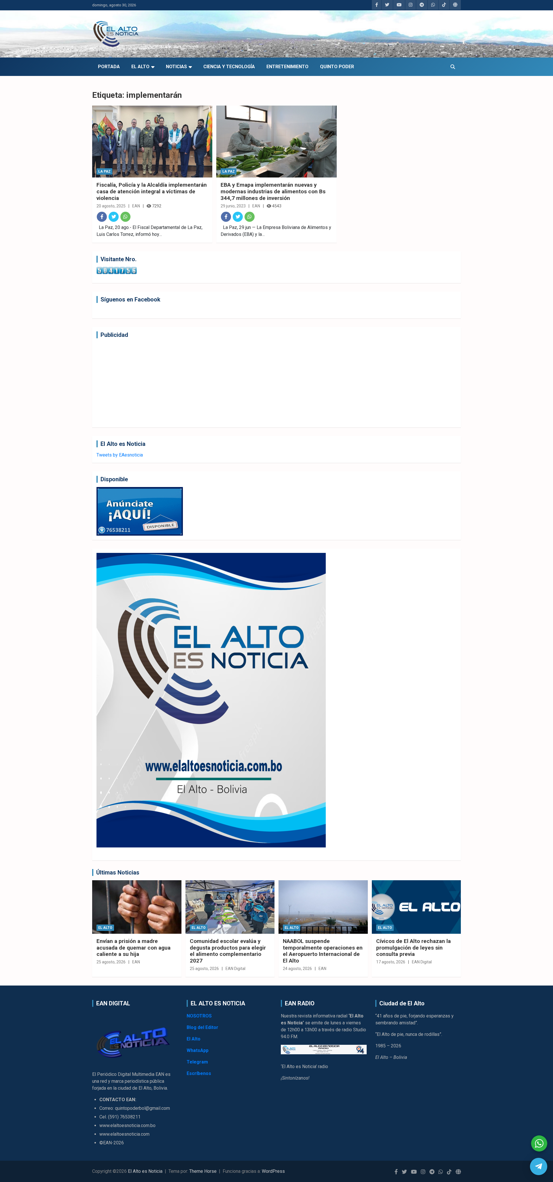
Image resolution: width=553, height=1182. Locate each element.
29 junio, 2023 (233, 206)
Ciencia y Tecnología (229, 66)
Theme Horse (203, 1171)
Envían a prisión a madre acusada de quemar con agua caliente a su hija (133, 948)
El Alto (140, 66)
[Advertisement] (269, 383)
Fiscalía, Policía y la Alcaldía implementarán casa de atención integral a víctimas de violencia (151, 191)
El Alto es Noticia (145, 1171)
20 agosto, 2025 (111, 206)
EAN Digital (235, 968)
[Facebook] (102, 217)
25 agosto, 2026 (111, 962)
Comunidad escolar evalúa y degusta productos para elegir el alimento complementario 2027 (228, 951)
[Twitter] (114, 217)
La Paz (104, 171)
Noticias (176, 66)
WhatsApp (198, 1050)
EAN (136, 206)
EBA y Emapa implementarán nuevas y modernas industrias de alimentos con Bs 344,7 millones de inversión (273, 191)
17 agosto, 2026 (390, 962)
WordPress (273, 1171)
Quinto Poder (337, 66)
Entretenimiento (287, 66)
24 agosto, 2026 (297, 968)
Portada (109, 66)
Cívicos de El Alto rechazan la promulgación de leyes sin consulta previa (413, 948)
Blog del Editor (202, 1027)
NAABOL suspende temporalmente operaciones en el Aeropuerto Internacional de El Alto (323, 951)
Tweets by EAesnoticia (119, 455)
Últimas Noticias (117, 872)
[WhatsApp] (125, 217)
